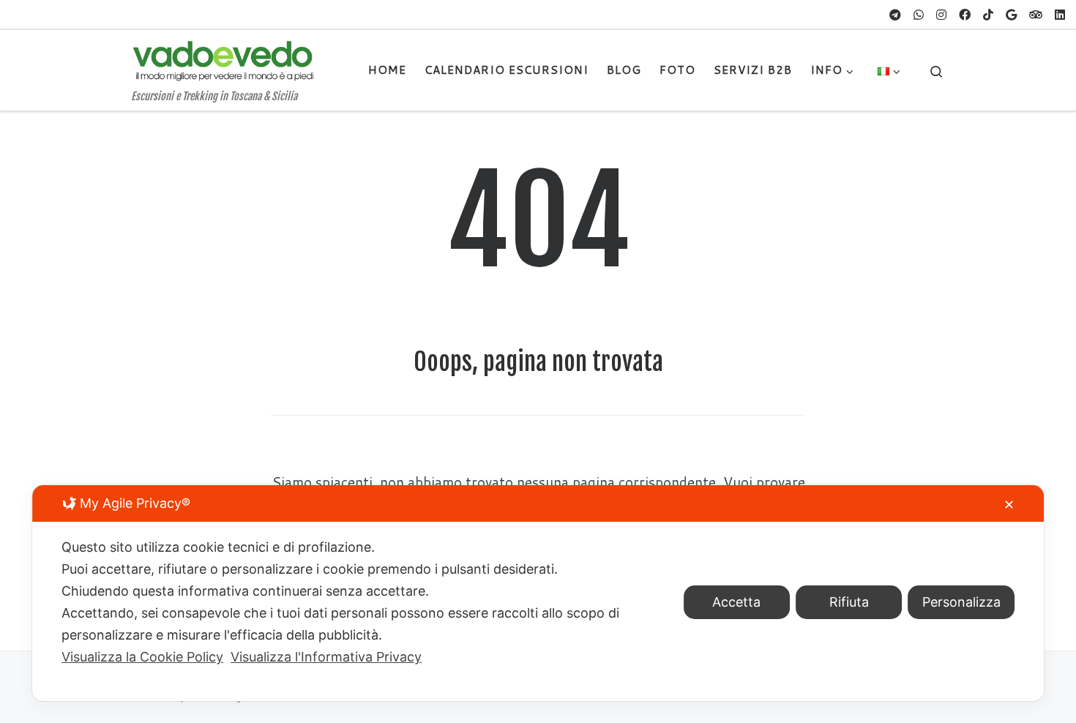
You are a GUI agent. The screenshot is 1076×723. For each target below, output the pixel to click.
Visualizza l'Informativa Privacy (326, 656)
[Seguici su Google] (1011, 15)
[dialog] (538, 593)
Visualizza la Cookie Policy (142, 656)
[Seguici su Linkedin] (1060, 15)
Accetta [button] (736, 602)
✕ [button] (1009, 504)
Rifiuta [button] (849, 602)
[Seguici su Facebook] (965, 15)
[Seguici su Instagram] (941, 15)
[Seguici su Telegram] (895, 15)
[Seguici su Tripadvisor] (1035, 15)
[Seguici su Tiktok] (988, 15)
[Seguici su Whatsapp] (919, 15)
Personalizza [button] (961, 602)
